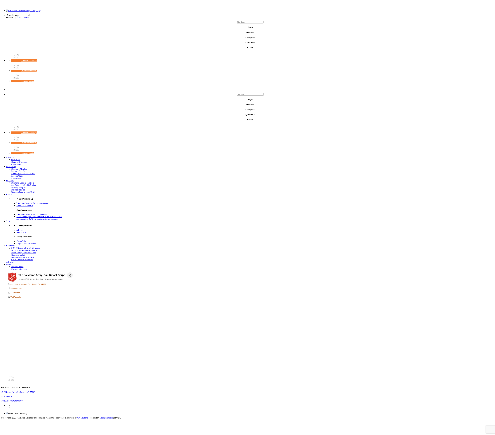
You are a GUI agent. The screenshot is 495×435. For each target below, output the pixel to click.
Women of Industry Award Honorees (31, 214)
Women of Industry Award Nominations (32, 203)
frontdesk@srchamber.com (12, 401)
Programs (10, 180)
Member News (17, 267)
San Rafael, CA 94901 (18, 392)
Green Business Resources (22, 260)
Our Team (15, 160)
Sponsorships (16, 178)
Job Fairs (20, 230)
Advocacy (10, 262)
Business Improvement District (23, 192)
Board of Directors (19, 162)
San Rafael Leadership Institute (24, 185)
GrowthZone (82, 418)
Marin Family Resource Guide (23, 253)
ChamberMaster (106, 418)
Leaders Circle (17, 176)
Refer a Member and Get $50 (23, 173)
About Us (10, 157)
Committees (16, 164)
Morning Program (18, 187)
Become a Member (19, 169)
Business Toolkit (18, 255)
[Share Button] (70, 275)
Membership (11, 166)
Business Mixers (18, 190)
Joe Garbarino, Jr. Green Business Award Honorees (37, 219)
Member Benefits (18, 171)
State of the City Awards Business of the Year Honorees (39, 217)
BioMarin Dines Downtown (22, 183)
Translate (25, 17)
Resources (10, 246)
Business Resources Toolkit (22, 257)
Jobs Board (21, 232)
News (8, 264)
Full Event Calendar (24, 205)
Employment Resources (26, 243)
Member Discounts (19, 269)
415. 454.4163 (7, 396)
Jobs (8, 221)
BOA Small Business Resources (24, 250)
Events (9, 194)
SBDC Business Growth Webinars (25, 248)
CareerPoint (21, 241)
